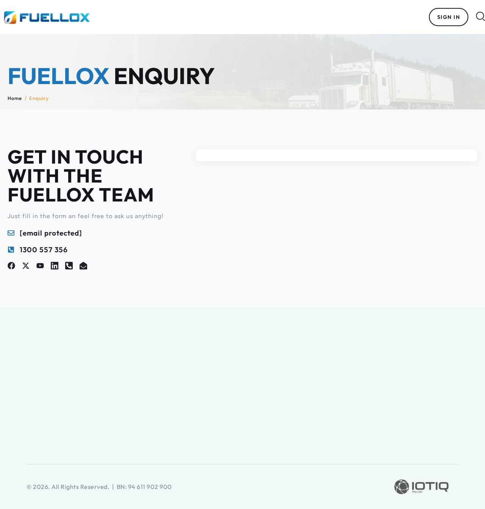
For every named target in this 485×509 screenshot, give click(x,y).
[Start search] (480, 16)
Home (15, 98)
